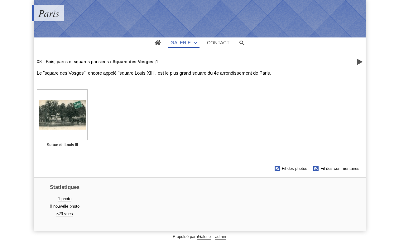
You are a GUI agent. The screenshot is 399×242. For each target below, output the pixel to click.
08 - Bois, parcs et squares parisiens (73, 61)
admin (220, 236)
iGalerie (204, 236)
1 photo (64, 198)
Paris (48, 13)
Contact (218, 42)
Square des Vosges (133, 61)
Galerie (181, 42)
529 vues (64, 213)
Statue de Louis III (62, 145)
